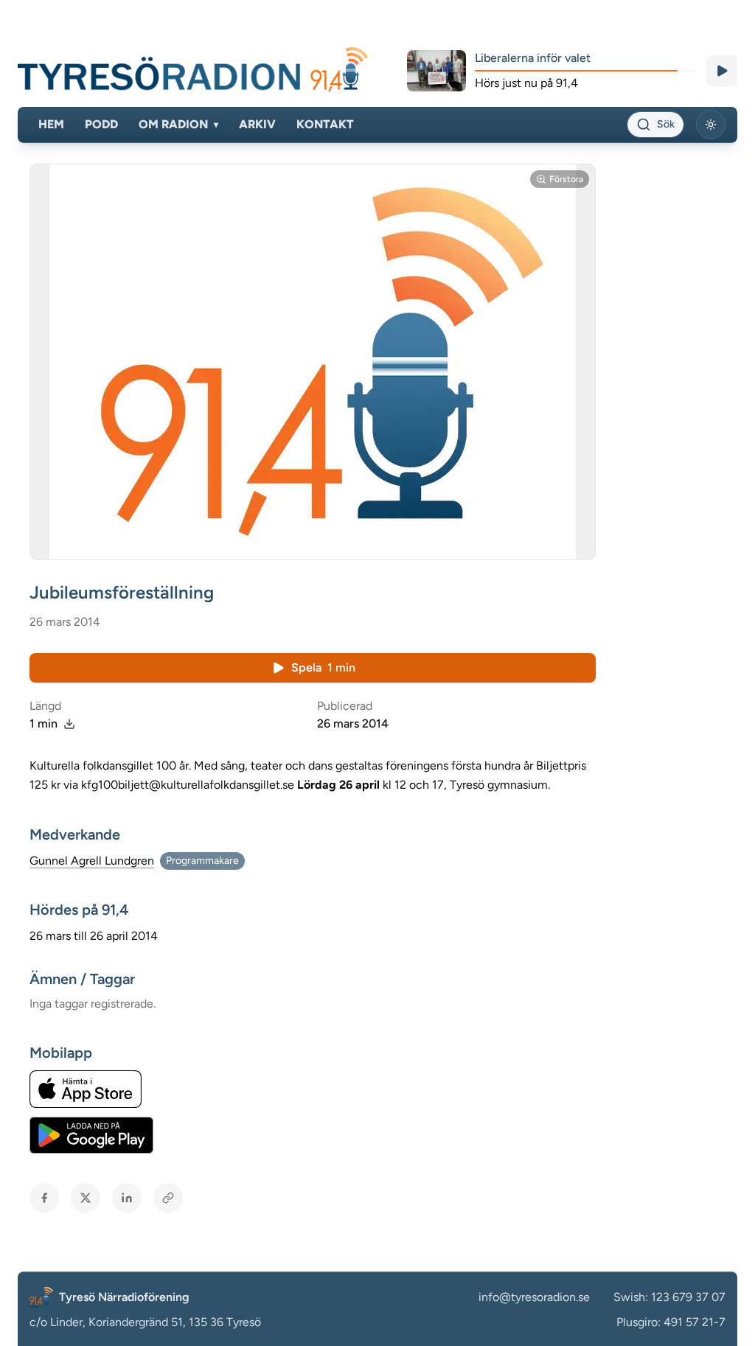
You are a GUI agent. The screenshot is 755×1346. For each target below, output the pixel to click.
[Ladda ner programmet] (69, 724)
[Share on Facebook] (44, 1198)
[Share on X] (85, 1198)
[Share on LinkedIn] (127, 1198)
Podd (101, 124)
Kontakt (325, 124)
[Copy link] (168, 1198)
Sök (666, 124)
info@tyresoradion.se (534, 1297)
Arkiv (257, 124)
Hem (51, 124)
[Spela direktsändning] (721, 70)
